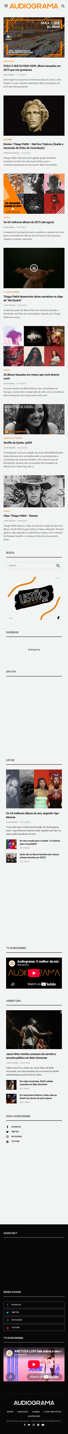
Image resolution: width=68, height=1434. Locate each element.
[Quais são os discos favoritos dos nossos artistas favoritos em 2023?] (11, 858)
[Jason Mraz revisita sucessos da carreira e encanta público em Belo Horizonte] (34, 1029)
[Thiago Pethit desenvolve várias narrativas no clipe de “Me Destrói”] (34, 268)
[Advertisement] (34, 904)
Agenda (36, 1412)
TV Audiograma (11, 292)
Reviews (7, 140)
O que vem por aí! (52, 1412)
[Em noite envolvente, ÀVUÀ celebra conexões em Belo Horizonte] (11, 1085)
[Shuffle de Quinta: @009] (34, 419)
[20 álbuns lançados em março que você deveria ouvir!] (34, 346)
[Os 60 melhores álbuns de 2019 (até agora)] (34, 194)
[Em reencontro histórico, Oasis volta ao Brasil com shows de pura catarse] (11, 1098)
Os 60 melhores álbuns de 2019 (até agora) (28, 222)
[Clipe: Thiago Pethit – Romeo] (34, 491)
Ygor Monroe (12, 822)
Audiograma (8, 75)
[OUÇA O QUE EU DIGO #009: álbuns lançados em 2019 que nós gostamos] (34, 37)
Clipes (6, 511)
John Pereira (9, 305)
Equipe (10, 1412)
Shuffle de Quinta (12, 438)
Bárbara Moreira (11, 153)
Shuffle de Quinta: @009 (17, 442)
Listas (6, 218)
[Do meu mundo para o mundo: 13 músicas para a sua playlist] (11, 844)
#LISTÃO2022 (34, 1416)
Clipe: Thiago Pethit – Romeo (20, 515)
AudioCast (9, 61)
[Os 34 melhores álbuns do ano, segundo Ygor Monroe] (34, 788)
